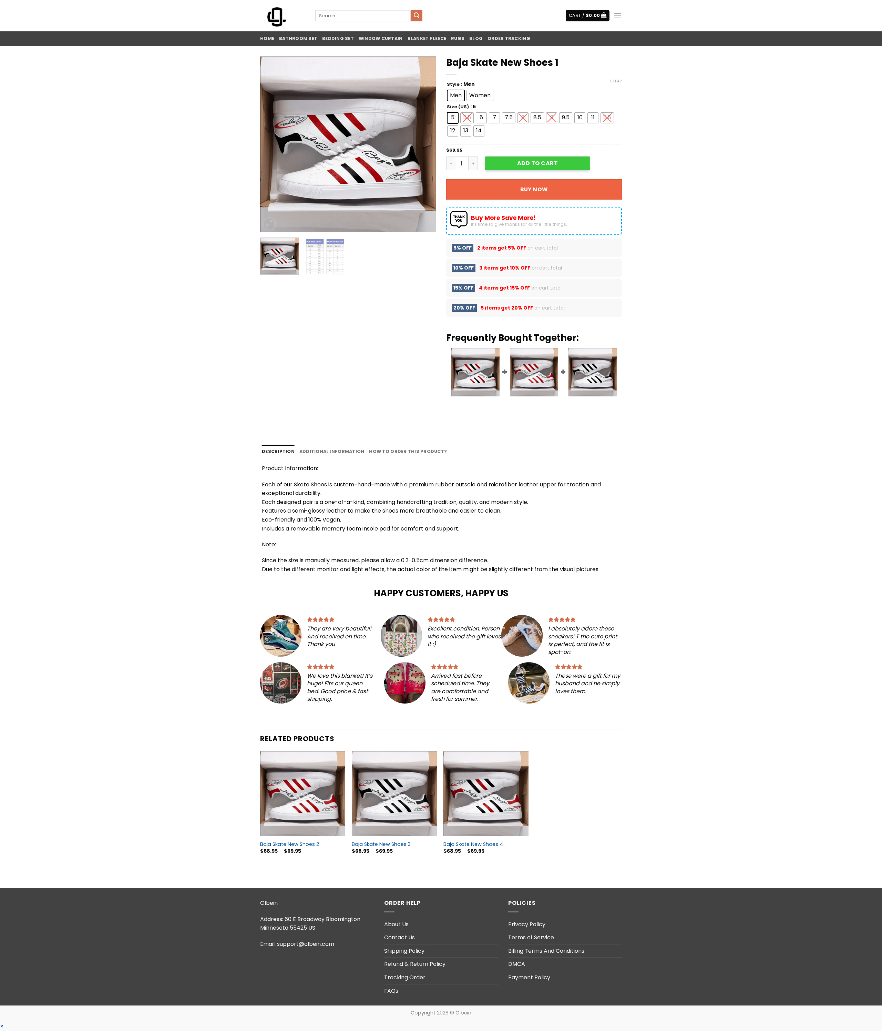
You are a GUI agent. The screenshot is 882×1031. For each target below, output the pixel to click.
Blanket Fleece (427, 38)
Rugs (457, 38)
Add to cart (537, 163)
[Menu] (618, 15)
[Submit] (416, 16)
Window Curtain (381, 38)
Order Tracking (509, 38)
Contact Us (399, 937)
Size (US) (458, 106)
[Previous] (272, 144)
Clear (616, 81)
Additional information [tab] (332, 451)
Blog (476, 38)
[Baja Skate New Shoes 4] (486, 794)
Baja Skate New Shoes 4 (473, 844)
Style (453, 84)
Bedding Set (338, 38)
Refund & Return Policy (414, 964)
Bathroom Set (298, 38)
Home (267, 38)
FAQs (391, 991)
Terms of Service (531, 937)
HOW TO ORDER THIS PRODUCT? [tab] (408, 451)
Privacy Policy (526, 924)
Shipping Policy (404, 951)
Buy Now (533, 189)
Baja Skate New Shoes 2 (289, 844)
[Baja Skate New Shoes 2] (302, 794)
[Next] (424, 144)
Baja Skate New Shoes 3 (381, 844)
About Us (396, 924)
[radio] (456, 95)
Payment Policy (529, 977)
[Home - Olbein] (282, 15)
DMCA (516, 964)
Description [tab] (278, 451)
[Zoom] (269, 224)
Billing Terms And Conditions (546, 951)
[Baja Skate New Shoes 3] (394, 794)
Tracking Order (404, 977)
